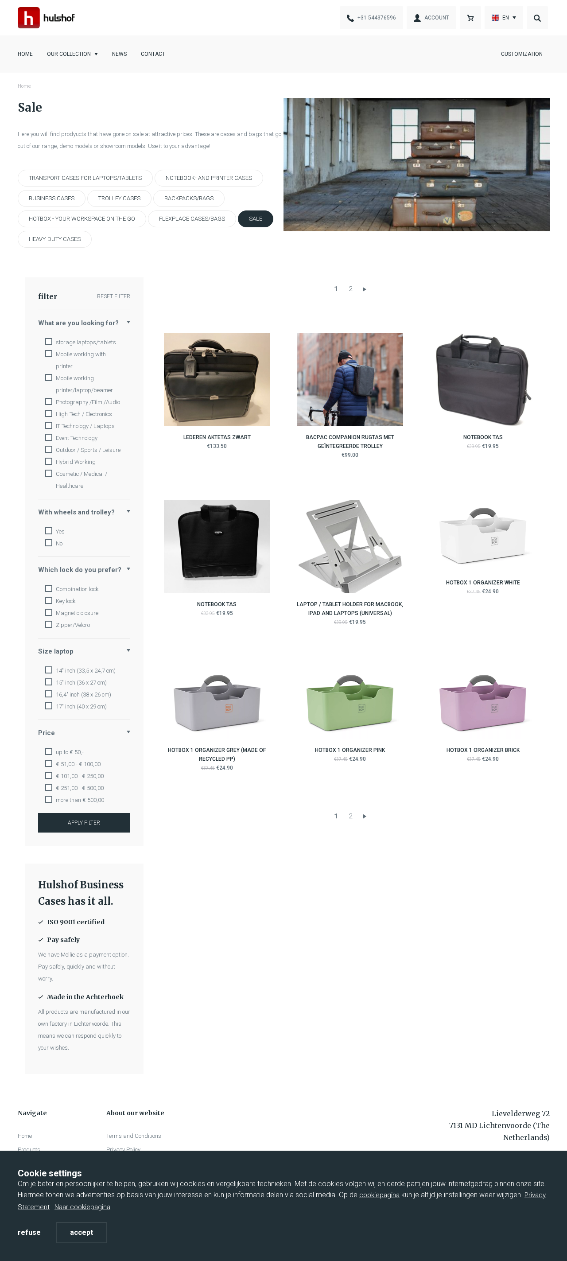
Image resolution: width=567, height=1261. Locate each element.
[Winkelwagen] (470, 18)
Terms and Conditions (133, 1136)
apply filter (84, 823)
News (119, 54)
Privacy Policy (123, 1149)
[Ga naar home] (46, 17)
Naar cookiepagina (82, 1207)
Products (29, 1149)
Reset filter (113, 296)
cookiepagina (379, 1195)
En (505, 18)
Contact (153, 54)
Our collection (69, 54)
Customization (522, 54)
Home (25, 54)
